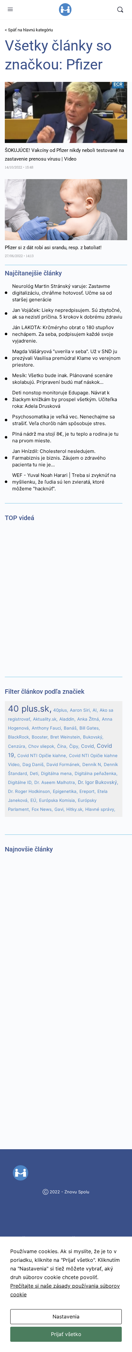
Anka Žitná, (88, 719)
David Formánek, (63, 764)
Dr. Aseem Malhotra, (55, 782)
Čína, (62, 746)
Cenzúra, (17, 746)
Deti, (34, 773)
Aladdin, (67, 719)
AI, (95, 710)
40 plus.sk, (30, 708)
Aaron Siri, (80, 710)
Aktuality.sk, (45, 719)
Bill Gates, (89, 728)
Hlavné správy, (100, 809)
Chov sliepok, (41, 746)
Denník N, (92, 764)
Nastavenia (66, 1316)
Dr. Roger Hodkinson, (29, 791)
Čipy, (74, 746)
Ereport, (87, 791)
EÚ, (33, 800)
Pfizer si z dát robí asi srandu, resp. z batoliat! (53, 247)
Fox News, (42, 809)
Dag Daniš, (33, 764)
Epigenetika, (65, 791)
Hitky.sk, (75, 809)
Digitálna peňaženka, (96, 773)
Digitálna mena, (57, 773)
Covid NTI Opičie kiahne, (42, 755)
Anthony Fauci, (47, 728)
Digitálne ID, (20, 782)
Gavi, (59, 809)
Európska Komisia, (57, 800)
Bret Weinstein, (65, 736)
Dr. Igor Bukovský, (98, 782)
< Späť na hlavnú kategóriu (29, 30)
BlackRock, (19, 736)
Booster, (40, 736)
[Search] (120, 9)
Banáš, (71, 728)
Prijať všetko (66, 1334)
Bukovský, (93, 736)
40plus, (60, 710)
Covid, (88, 746)
